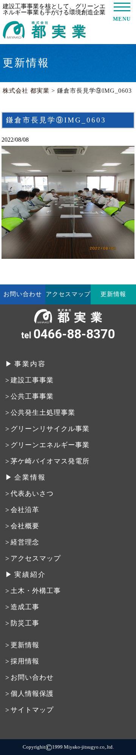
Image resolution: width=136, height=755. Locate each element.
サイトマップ (32, 710)
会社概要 (25, 526)
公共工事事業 (32, 396)
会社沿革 (25, 510)
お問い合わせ (22, 294)
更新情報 (113, 294)
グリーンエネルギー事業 (50, 445)
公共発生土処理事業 (43, 412)
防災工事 (25, 623)
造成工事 (25, 607)
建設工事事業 (32, 380)
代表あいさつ (32, 493)
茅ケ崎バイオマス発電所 (50, 461)
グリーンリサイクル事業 (50, 429)
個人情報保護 (32, 693)
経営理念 (25, 542)
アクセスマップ (68, 294)
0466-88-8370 (68, 334)
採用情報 (25, 661)
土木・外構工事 (36, 591)
